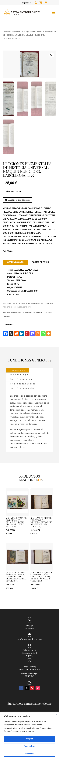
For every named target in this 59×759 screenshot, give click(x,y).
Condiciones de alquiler (22, 388)
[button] (51, 55)
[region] (29, 735)
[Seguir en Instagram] (38, 688)
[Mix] (37, 333)
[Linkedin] (21, 333)
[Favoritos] (46, 2)
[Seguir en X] (27, 688)
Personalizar (29, 746)
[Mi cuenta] (36, 2)
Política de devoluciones (22, 384)
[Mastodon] (32, 333)
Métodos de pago (19, 375)
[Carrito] (41, 2)
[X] (11, 333)
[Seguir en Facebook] (21, 688)
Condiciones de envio (21, 379)
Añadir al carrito (15, 191)
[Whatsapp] (43, 333)
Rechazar (29, 754)
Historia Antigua (23, 31)
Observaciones (17, 370)
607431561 (29, 625)
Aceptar (29, 739)
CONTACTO (10, 324)
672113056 (29, 628)
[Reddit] (16, 333)
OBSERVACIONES (15, 262)
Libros (12, 31)
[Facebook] (5, 333)
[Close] (56, 714)
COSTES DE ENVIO (40, 262)
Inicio (5, 31)
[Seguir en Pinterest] (32, 688)
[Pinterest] (27, 333)
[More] (48, 333)
